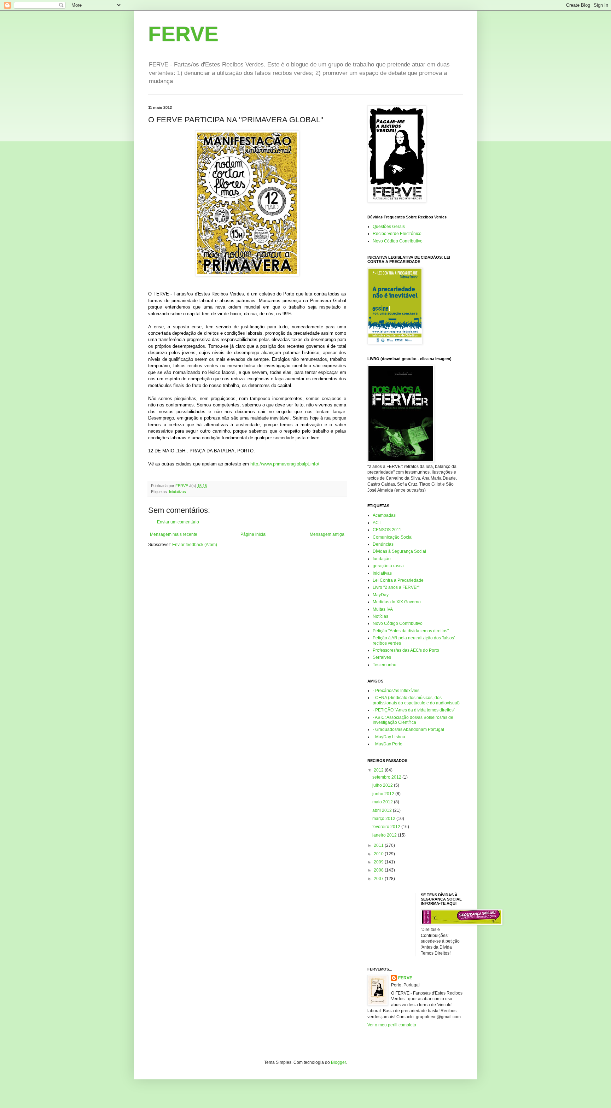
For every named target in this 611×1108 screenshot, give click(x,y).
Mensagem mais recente (173, 534)
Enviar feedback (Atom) (194, 544)
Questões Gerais (389, 226)
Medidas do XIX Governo (397, 601)
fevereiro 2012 (386, 826)
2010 (379, 853)
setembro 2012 (387, 777)
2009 (379, 862)
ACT (377, 522)
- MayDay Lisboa (389, 736)
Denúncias (383, 544)
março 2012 (384, 818)
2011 (379, 845)
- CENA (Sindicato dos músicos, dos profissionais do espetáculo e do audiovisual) (416, 700)
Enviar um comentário (178, 522)
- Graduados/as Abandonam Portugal (408, 729)
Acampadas (384, 515)
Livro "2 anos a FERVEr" (396, 587)
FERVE (183, 34)
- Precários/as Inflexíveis (396, 690)
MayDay (381, 594)
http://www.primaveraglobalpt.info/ (284, 464)
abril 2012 (382, 810)
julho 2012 (383, 785)
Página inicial (253, 534)
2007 (379, 878)
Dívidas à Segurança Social (399, 551)
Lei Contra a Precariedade (398, 580)
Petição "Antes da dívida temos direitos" (411, 630)
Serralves (382, 657)
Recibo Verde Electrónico (397, 233)
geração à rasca (388, 565)
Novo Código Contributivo (398, 241)
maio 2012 (383, 801)
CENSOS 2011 (387, 529)
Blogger (338, 1062)
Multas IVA (383, 609)
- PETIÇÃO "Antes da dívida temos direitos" (414, 710)
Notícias (380, 616)
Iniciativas (177, 491)
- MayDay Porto (387, 743)
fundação (382, 558)
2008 (379, 870)
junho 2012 (383, 793)
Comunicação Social (393, 537)
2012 (379, 770)
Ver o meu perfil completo (391, 1024)
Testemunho (384, 664)
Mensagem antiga (327, 534)
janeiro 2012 (385, 835)
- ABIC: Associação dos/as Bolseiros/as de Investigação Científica (413, 720)
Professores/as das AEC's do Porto (406, 650)
